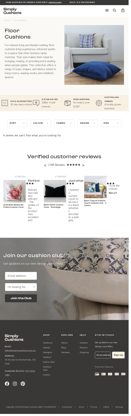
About (64, 343)
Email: (8, 346)
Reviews (65, 352)
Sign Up (118, 355)
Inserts (46, 375)
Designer (47, 352)
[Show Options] (33, 287)
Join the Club (20, 298)
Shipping (84, 352)
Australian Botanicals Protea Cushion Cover (13, 206)
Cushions (48, 343)
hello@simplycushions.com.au (20, 350)
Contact (84, 343)
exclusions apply (55, 2)
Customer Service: (15, 371)
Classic (46, 347)
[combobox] (20, 287)
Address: (9, 355)
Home (7, 20)
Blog (63, 347)
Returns (83, 347)
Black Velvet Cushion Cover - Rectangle (53, 206)
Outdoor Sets (47, 368)
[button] (121, 8)
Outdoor (47, 357)
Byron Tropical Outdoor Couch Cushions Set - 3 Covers (95, 203)
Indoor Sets (49, 362)
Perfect (34, 180)
